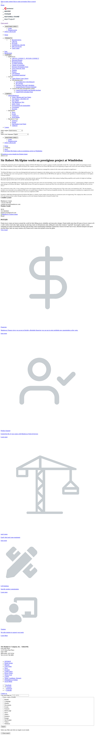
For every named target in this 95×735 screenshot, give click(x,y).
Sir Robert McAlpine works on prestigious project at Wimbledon (23, 151)
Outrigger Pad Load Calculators (25, 85)
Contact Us (15, 115)
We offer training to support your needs (12, 632)
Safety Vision (16, 104)
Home (6, 146)
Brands (6, 699)
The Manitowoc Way (18, 102)
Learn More (4, 635)
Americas (14, 120)
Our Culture (15, 100)
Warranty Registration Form (20, 67)
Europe (14, 122)
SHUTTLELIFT (17, 46)
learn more (4, 333)
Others (6, 714)
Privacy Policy (8, 673)
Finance (14, 72)
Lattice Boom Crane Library (20, 78)
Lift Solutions (16, 73)
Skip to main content (7, 1)
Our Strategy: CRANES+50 (20, 99)
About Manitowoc (13, 95)
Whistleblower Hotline (11, 680)
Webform (7, 723)
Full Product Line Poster (19, 124)
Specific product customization (10, 589)
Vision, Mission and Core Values (21, 97)
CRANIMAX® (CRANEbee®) (25, 82)
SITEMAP (7, 661)
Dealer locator (8, 663)
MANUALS (8, 53)
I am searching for (6, 695)
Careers (6, 127)
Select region (4, 130)
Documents (7, 705)
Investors (14, 109)
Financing (4, 327)
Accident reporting (17, 63)
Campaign (7, 701)
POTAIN (14, 43)
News (13, 112)
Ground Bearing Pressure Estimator (26, 87)
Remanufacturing (17, 62)
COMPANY (8, 93)
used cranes (4, 534)
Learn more (4, 437)
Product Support (5, 430)
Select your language (7, 134)
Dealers (6, 703)
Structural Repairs (17, 60)
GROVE (14, 41)
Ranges (6, 718)
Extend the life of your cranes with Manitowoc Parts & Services (19, 434)
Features (6, 709)
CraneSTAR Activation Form (24, 92)
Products (7, 716)
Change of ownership (18, 65)
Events (14, 114)
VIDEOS (14, 125)
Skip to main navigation (20, 1)
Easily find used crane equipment (10, 537)
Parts (5, 51)
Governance (15, 107)
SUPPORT (8, 55)
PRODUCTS (8, 38)
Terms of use (8, 675)
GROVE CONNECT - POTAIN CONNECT (25, 58)
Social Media (16, 117)
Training (14, 70)
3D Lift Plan (19, 83)
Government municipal (18, 75)
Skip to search (31, 1)
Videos (6, 722)
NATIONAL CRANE (18, 45)
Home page (7, 710)
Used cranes (8, 666)
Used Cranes (15, 48)
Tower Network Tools (18, 68)
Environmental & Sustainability (21, 105)
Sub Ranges (8, 720)
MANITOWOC (16, 40)
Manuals (6, 665)
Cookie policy (8, 671)
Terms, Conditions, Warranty (12, 678)
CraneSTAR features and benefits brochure (28, 90)
